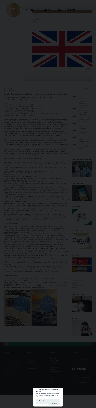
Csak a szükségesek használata (54, 402)
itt (43, 395)
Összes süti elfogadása (41, 401)
